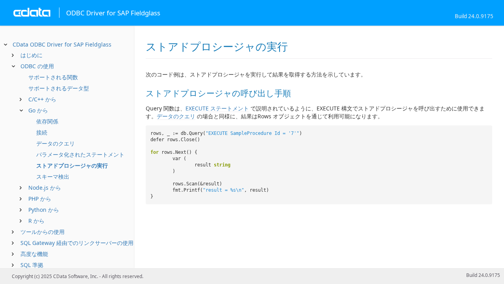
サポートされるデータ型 (58, 88)
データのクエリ (55, 143)
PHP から (39, 198)
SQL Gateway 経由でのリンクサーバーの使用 (76, 243)
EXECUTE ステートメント (217, 108)
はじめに (31, 55)
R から (36, 220)
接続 (41, 132)
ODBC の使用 (37, 66)
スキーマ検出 (52, 176)
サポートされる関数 (53, 77)
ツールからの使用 (42, 231)
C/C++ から (42, 99)
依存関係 (47, 121)
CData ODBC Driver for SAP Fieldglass (62, 44)
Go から (38, 110)
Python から (43, 209)
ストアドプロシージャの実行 (72, 165)
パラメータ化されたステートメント (80, 154)
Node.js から (44, 187)
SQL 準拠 (31, 265)
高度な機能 (34, 254)
